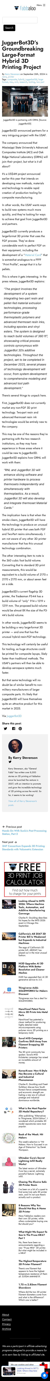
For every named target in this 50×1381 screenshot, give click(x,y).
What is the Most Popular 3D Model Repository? (32, 1109)
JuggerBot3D (14, 716)
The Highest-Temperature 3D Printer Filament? (32, 1262)
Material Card (33, 255)
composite (12, 79)
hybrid (21, 79)
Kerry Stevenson (12, 74)
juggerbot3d (31, 79)
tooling (32, 82)
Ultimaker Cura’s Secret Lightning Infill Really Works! (32, 1161)
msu (11, 82)
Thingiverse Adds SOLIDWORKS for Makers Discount (33, 991)
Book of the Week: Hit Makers (31, 1136)
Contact (7, 1319)
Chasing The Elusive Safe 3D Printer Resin (33, 1183)
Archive (6, 1328)
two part (40, 82)
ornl (16, 82)
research (23, 82)
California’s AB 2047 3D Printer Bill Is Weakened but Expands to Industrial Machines (32, 938)
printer (11, 76)
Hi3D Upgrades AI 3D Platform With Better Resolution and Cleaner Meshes (32, 968)
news (4, 76)
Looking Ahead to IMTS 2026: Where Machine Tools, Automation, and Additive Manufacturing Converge (32, 907)
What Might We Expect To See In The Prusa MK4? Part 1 (33, 1235)
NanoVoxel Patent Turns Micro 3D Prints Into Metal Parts (33, 1012)
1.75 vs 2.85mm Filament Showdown (33, 1286)
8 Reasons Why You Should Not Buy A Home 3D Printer (32, 1208)
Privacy (6, 1324)
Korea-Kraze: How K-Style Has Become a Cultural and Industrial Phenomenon (33, 1075)
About (5, 1314)
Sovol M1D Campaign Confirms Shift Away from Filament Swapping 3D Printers (33, 1043)
